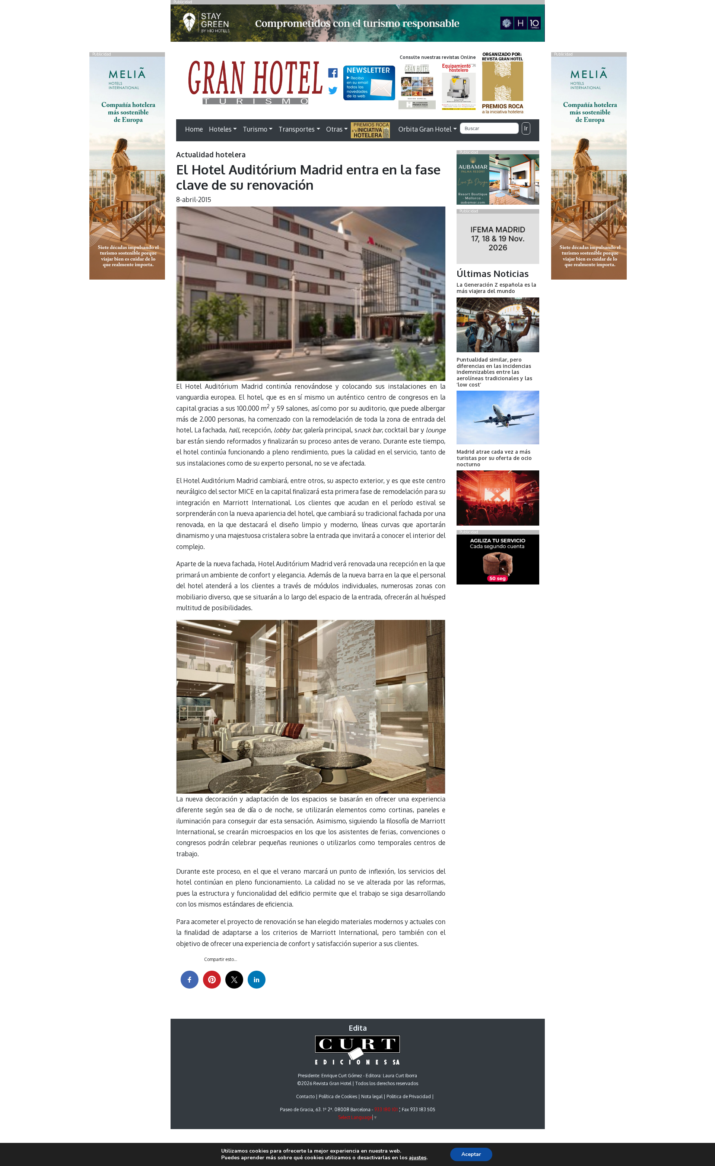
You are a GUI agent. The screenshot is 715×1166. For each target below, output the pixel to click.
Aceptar (471, 1154)
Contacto (305, 1096)
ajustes (417, 1157)
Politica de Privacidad (409, 1096)
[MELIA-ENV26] (589, 167)
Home (194, 129)
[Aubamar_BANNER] (498, 181)
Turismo (255, 129)
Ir (526, 128)
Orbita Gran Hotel (424, 129)
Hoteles (220, 129)
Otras (334, 129)
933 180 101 (386, 1109)
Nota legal (371, 1096)
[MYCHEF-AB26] (498, 561)
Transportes (297, 129)
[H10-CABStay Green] (358, 25)
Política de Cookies (338, 1096)
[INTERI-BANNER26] (498, 240)
